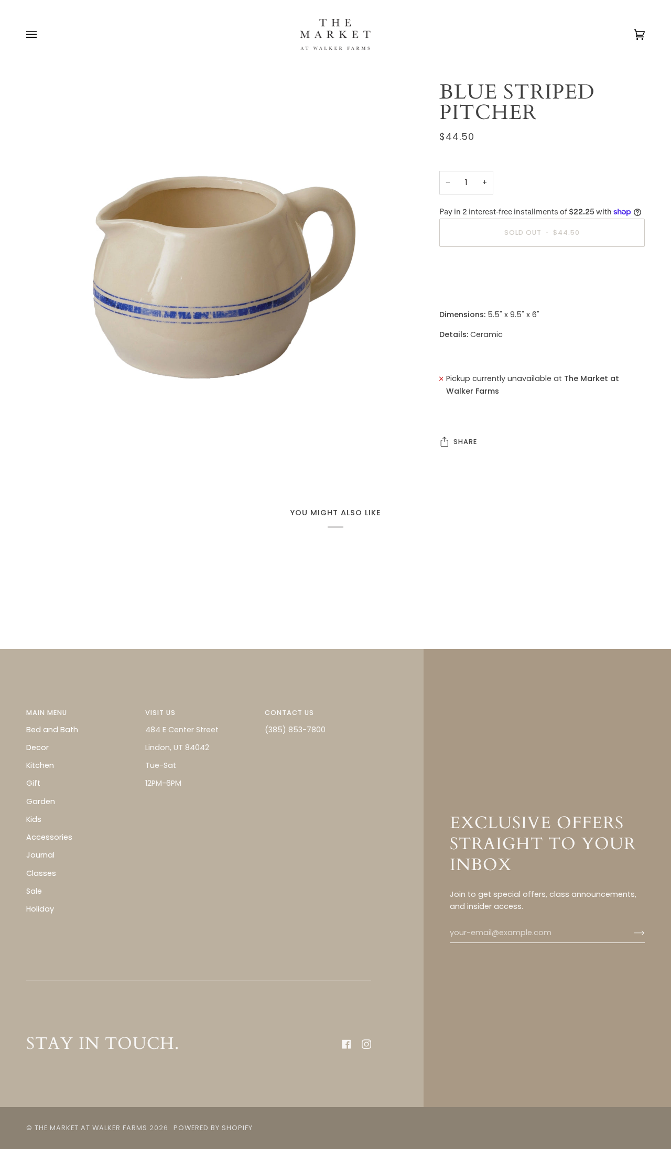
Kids (33, 819)
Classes (41, 873)
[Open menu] (42, 34)
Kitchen (40, 765)
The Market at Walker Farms (91, 1127)
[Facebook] (346, 1044)
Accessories (49, 837)
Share (465, 441)
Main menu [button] (46, 712)
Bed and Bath (52, 729)
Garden (40, 801)
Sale (34, 891)
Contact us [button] (289, 712)
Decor (37, 747)
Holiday (40, 909)
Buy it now (542, 276)
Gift (33, 783)
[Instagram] (366, 1044)
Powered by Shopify (213, 1127)
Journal (40, 855)
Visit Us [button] (160, 712)
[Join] (631, 933)
